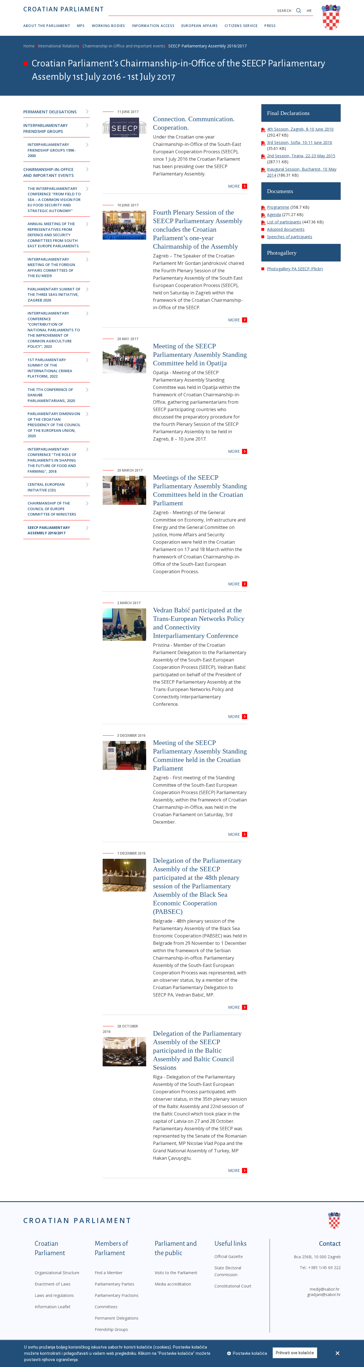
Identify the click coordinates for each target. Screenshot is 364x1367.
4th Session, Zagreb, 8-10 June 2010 (300, 129)
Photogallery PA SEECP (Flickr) (295, 268)
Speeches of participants (289, 236)
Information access (153, 25)
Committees (106, 1306)
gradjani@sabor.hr (324, 1294)
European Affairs (199, 25)
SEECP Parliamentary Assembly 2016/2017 (49, 530)
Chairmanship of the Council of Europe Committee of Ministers (52, 509)
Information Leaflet (53, 1306)
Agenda (274, 214)
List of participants (284, 222)
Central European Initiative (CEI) (46, 487)
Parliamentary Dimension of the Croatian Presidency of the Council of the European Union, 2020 (54, 424)
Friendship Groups (111, 1329)
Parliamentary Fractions (116, 1295)
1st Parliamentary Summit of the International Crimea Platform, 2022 (50, 368)
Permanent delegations (49, 111)
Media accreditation (173, 1284)
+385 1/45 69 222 (324, 1267)
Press (270, 25)
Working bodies (108, 25)
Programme (278, 207)
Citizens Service (241, 25)
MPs (81, 25)
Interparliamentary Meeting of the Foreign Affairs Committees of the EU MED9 (51, 268)
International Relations (58, 46)
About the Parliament (46, 25)
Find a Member (109, 1272)
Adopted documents (286, 229)
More (234, 186)
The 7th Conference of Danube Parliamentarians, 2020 (51, 395)
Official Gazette (228, 1256)
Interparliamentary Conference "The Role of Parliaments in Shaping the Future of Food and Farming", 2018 (52, 460)
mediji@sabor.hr (325, 1289)
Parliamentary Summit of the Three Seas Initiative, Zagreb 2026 (54, 294)
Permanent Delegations (116, 1318)
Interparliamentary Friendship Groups (45, 128)
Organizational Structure (57, 1272)
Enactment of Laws (53, 1284)
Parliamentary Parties (114, 1284)
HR (309, 10)
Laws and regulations (54, 1295)
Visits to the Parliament (176, 1272)
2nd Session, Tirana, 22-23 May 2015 (301, 155)
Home (29, 46)
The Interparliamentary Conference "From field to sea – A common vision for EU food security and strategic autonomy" (54, 199)
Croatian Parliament (63, 9)
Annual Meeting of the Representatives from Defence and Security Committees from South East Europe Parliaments (53, 234)
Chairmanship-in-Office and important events (123, 46)
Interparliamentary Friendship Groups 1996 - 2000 (52, 150)
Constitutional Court (232, 1286)
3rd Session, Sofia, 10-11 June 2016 (299, 142)
